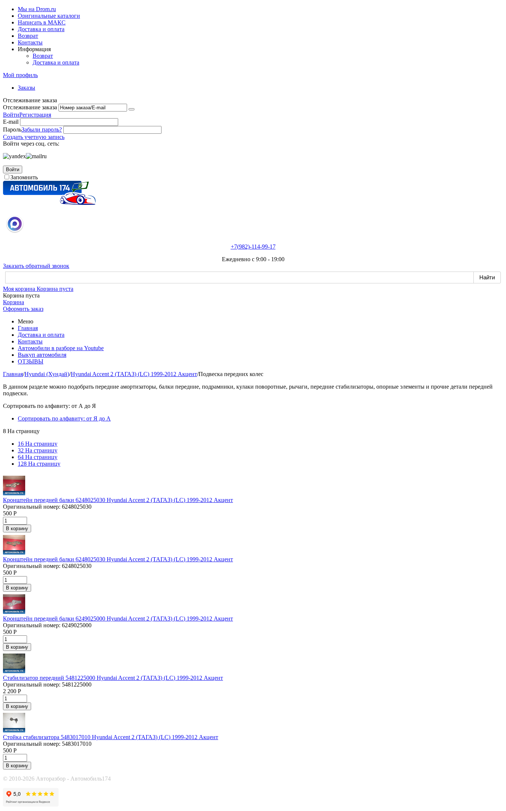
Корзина (13, 302)
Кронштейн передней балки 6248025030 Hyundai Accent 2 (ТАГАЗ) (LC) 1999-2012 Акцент (118, 500)
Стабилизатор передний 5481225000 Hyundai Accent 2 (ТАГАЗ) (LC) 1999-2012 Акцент (113, 678)
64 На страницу (37, 457)
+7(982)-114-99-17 (253, 246)
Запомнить (24, 177)
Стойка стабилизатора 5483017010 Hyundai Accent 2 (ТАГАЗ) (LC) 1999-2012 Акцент (110, 737)
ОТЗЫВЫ (30, 361)
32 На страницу (37, 450)
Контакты (30, 42)
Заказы (26, 87)
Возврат (28, 36)
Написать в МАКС (42, 22)
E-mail (11, 122)
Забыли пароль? (41, 129)
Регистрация (35, 115)
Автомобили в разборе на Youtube (61, 348)
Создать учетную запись (33, 137)
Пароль (12, 129)
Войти (11, 115)
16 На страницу (37, 444)
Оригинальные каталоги (49, 16)
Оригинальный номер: (31, 506)
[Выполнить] (131, 109)
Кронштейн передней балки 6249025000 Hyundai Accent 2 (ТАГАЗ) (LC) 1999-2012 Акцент (118, 618)
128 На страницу (39, 464)
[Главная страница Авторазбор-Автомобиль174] (49, 203)
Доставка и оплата (41, 29)
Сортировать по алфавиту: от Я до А (64, 418)
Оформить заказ (23, 309)
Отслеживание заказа (30, 107)
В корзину (17, 528)
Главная (28, 328)
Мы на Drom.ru (37, 9)
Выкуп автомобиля (42, 355)
